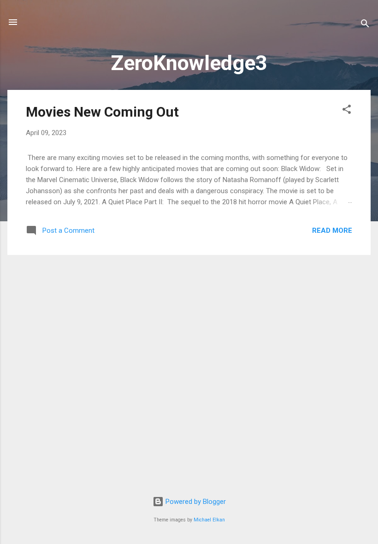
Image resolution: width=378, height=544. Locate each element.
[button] (346, 111)
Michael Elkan (209, 520)
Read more (332, 230)
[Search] (365, 25)
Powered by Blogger (195, 501)
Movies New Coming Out (102, 112)
